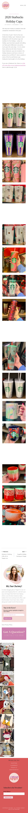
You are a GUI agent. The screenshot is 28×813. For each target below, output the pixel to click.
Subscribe (7, 618)
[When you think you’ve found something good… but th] (7, 664)
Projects (14, 767)
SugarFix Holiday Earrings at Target (21, 554)
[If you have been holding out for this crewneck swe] (7, 721)
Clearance (14, 765)
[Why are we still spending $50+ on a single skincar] (7, 693)
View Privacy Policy (7, 624)
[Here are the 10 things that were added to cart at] (7, 678)
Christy (9, 24)
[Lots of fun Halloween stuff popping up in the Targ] (7, 707)
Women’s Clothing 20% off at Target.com (7, 555)
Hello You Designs (14, 809)
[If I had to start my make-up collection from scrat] (7, 650)
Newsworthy (14, 769)
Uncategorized (14, 13)
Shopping (14, 763)
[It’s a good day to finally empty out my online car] (7, 736)
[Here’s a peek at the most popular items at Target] (7, 750)
